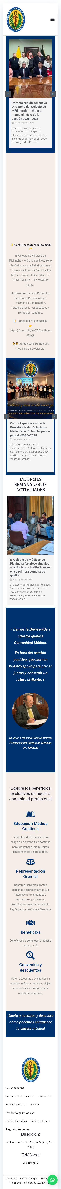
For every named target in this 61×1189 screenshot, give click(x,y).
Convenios (44, 1096)
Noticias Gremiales (16, 1121)
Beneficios (30, 932)
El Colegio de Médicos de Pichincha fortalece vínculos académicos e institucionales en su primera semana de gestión (30, 567)
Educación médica (16, 1104)
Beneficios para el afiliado (20, 1096)
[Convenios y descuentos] (30, 955)
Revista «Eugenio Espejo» (20, 1112)
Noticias (35, 1104)
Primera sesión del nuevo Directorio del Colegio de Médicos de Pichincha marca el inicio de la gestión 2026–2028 (29, 110)
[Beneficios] (30, 923)
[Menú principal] (52, 19)
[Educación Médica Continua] (30, 814)
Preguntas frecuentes (17, 1129)
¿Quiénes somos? (16, 1087)
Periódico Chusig (40, 1121)
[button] (8, 94)
